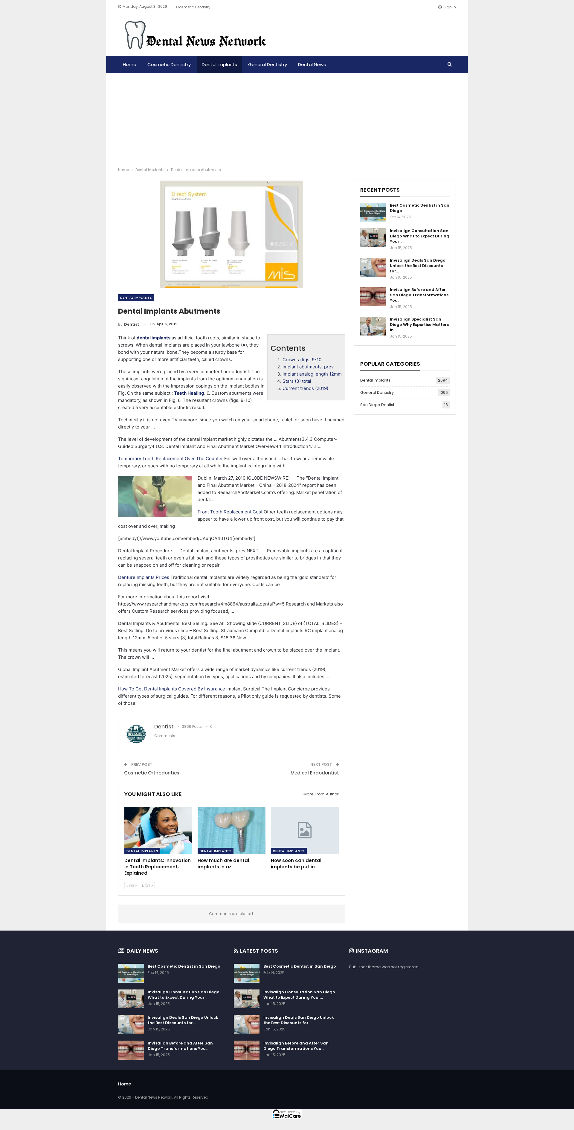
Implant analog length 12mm (312, 374)
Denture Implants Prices (143, 577)
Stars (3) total (297, 381)
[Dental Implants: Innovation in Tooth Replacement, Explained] (158, 830)
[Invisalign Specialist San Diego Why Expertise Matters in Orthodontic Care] (373, 326)
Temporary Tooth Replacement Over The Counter (170, 458)
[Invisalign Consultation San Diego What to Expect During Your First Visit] (373, 237)
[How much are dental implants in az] (231, 830)
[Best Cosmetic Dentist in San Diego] (373, 212)
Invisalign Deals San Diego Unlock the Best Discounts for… (417, 265)
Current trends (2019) (305, 388)
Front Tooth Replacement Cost (230, 512)
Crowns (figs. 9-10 (302, 359)
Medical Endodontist (315, 773)
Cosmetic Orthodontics (151, 773)
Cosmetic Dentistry (193, 7)
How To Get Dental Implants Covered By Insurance (171, 689)
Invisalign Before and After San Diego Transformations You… (419, 295)
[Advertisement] (287, 118)
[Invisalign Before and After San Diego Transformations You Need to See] (373, 296)
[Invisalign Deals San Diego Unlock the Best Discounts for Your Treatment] (373, 267)
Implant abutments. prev (308, 367)
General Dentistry (267, 64)
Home (129, 64)
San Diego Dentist (377, 405)
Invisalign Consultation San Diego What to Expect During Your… (419, 236)
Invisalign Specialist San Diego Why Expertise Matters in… (419, 324)
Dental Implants (219, 64)
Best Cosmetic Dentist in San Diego (419, 208)
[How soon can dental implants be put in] (305, 830)
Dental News (312, 64)
